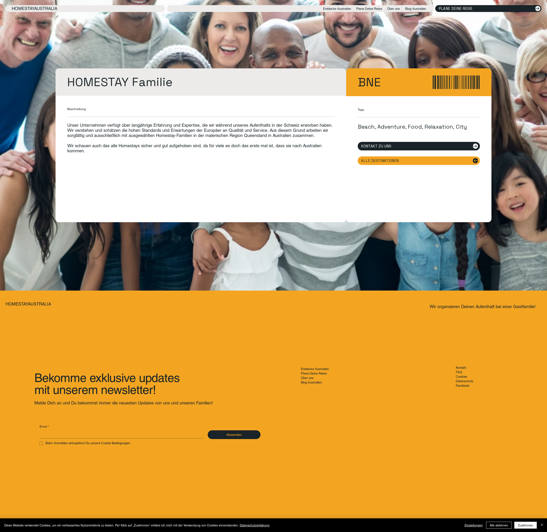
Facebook (462, 385)
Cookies (461, 376)
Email (44, 426)
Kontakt (461, 367)
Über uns (307, 378)
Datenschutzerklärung (254, 525)
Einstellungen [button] (474, 525)
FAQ (459, 372)
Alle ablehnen (499, 525)
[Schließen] (541, 525)
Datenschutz (464, 381)
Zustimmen (525, 525)
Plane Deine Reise (314, 373)
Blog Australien (311, 382)
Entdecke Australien (315, 369)
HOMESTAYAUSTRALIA (34, 8)
